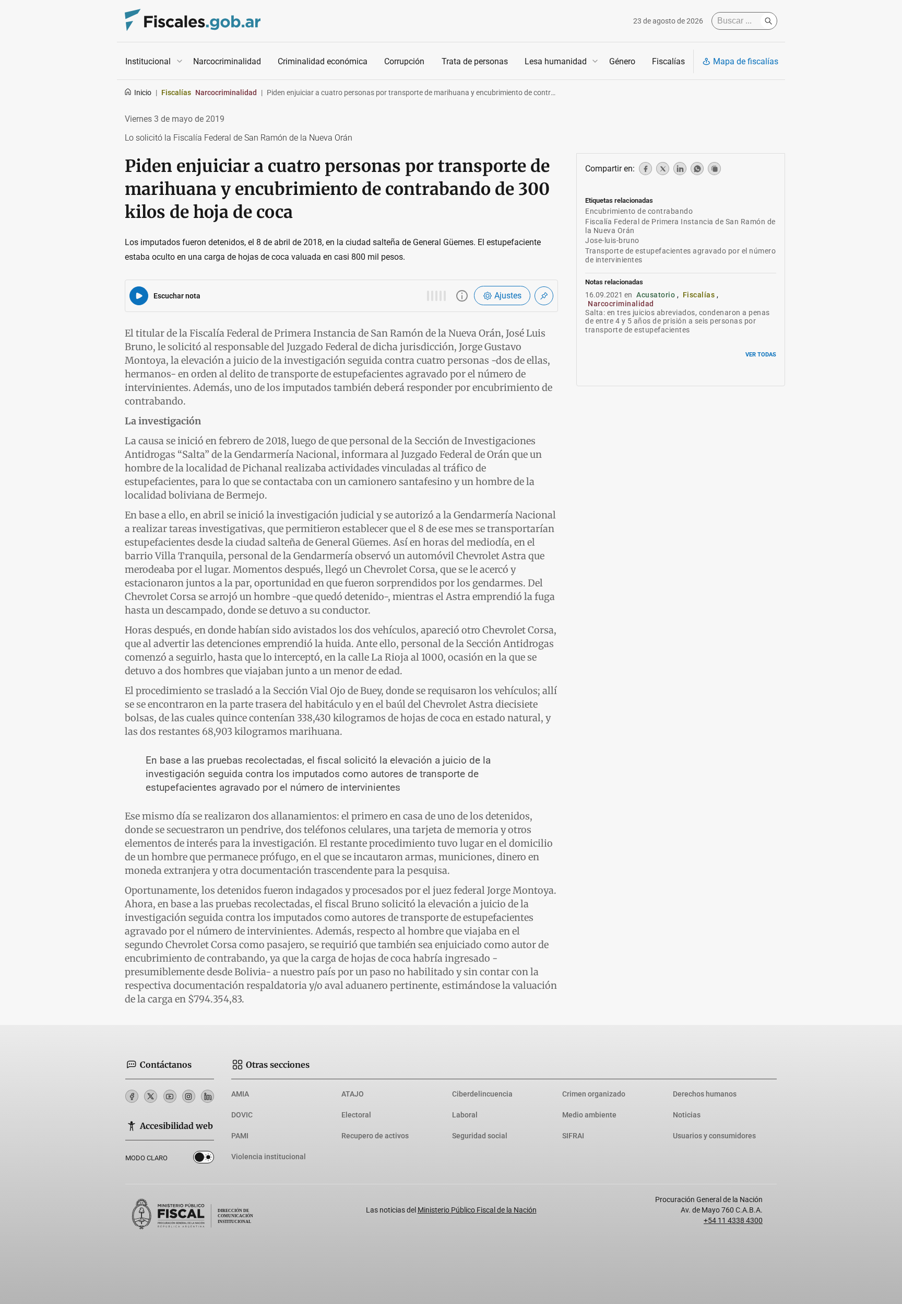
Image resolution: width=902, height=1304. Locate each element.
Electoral (356, 1115)
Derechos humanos (705, 1094)
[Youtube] (169, 1096)
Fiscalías (668, 61)
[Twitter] (150, 1096)
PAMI (239, 1136)
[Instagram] (188, 1096)
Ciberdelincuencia (482, 1094)
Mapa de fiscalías (745, 61)
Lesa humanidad (556, 61)
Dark (203, 1159)
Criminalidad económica (322, 61)
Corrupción (404, 61)
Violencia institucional (268, 1156)
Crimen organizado (593, 1094)
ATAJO (352, 1094)
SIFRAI (573, 1136)
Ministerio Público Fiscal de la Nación (477, 1210)
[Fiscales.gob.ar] (192, 21)
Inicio (142, 92)
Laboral (465, 1115)
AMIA (240, 1094)
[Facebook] (131, 1096)
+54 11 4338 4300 (733, 1220)
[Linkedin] (207, 1096)
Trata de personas (475, 61)
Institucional (148, 61)
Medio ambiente (589, 1115)
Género (622, 61)
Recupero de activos (375, 1136)
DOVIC (242, 1115)
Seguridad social (479, 1136)
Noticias (687, 1115)
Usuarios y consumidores (714, 1136)
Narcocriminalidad (227, 61)
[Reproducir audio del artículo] (138, 295)
